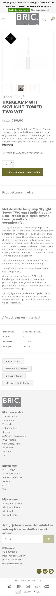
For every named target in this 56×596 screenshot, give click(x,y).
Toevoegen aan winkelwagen (23, 172)
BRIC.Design (8, 469)
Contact (6, 485)
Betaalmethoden (11, 428)
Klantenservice (10, 416)
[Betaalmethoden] (9, 586)
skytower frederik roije (18, 383)
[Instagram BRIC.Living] (45, 571)
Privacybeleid (9, 440)
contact (6, 299)
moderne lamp (14, 376)
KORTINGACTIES (11, 473)
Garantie (6, 432)
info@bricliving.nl (12, 563)
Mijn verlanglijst (10, 515)
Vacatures (7, 451)
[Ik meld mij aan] (48, 539)
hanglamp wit (13, 361)
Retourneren (8, 420)
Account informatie (12, 503)
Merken (6, 481)
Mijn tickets (8, 511)
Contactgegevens (11, 443)
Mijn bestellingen (11, 507)
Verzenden (7, 424)
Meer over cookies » (40, 10)
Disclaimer (7, 447)
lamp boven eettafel (17, 368)
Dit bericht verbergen (18, 10)
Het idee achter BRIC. (13, 477)
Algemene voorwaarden (14, 436)
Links (5, 455)
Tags (4, 489)
